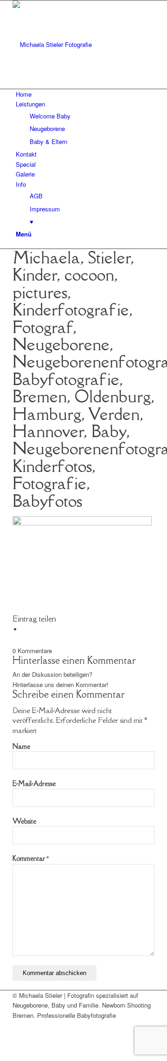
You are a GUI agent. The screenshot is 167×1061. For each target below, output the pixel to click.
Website (24, 821)
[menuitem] (85, 94)
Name (21, 746)
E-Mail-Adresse (34, 783)
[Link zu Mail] (18, 1025)
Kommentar (31, 858)
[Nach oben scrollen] (2, 1055)
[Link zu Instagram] (18, 1035)
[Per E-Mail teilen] (24, 629)
